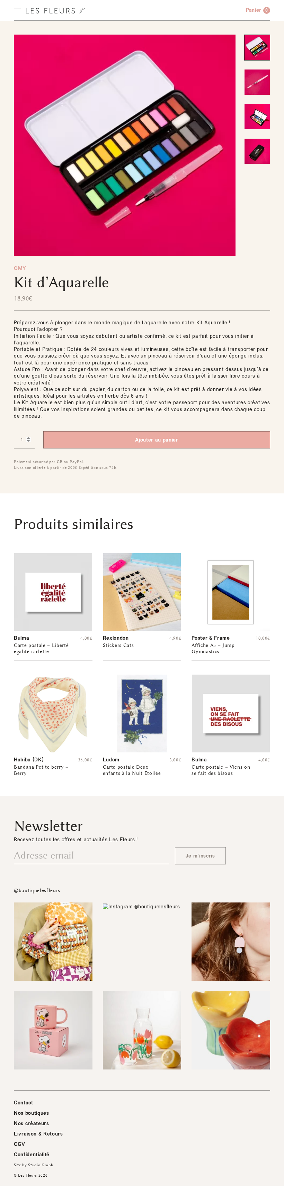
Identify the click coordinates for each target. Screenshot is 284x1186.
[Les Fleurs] (55, 10)
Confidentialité (32, 1154)
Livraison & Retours (38, 1134)
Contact (23, 1103)
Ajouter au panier (156, 440)
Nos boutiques (31, 1113)
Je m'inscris (200, 856)
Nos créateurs (31, 1123)
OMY (20, 268)
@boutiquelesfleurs (37, 890)
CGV (19, 1144)
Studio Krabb (40, 1165)
